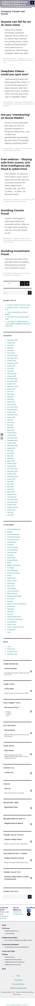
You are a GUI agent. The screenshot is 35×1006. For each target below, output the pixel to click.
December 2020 (12, 438)
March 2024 (11, 353)
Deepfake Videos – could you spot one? (14, 73)
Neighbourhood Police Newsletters (15, 962)
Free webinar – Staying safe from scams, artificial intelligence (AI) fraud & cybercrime (16, 164)
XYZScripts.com (25, 1004)
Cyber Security (18, 104)
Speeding (10, 611)
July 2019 (10, 481)
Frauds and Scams (23, 60)
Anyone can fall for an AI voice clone (16, 23)
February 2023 (12, 373)
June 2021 (10, 422)
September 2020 (12, 445)
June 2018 (10, 515)
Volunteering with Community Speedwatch (17, 947)
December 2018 (12, 499)
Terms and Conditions (18, 984)
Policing (5, 954)
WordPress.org (12, 654)
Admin (18, 975)
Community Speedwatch (10, 944)
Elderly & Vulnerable (19, 240)
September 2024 (12, 340)
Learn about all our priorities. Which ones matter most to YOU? (16, 671)
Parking (9, 601)
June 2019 (10, 484)
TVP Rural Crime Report (15, 619)
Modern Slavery (12, 593)
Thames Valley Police (14, 616)
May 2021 (10, 425)
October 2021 (11, 412)
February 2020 (12, 463)
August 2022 (11, 389)
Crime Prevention (13, 60)
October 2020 (11, 443)
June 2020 (10, 453)
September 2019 (12, 476)
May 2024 (10, 348)
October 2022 (11, 384)
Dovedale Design (21, 988)
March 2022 (11, 402)
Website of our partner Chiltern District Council (16, 860)
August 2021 (11, 417)
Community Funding (13, 537)
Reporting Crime (9, 957)
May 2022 (10, 396)
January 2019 (11, 497)
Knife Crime (11, 586)
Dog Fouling (11, 557)
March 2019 (11, 492)
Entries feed (11, 649)
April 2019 (10, 489)
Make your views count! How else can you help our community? (16, 733)
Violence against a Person (15, 627)
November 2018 (12, 502)
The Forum (6, 928)
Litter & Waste (11, 588)
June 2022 (10, 394)
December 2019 (12, 468)
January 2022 (11, 404)
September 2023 (12, 363)
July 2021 (10, 420)
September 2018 (12, 507)
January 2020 (11, 466)
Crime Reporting (8, 240)
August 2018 (11, 510)
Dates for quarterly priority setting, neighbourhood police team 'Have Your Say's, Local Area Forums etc (16, 754)
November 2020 (12, 440)
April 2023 (10, 371)
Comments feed (12, 651)
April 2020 (10, 458)
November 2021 (12, 409)
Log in (9, 646)
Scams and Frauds (8, 951)
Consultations (11, 542)
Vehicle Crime (11, 624)
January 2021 (11, 435)
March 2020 (11, 461)
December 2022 (12, 378)
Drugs (9, 562)
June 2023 (10, 368)
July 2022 (10, 391)
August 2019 (11, 479)
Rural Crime (11, 606)
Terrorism (10, 614)
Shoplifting (10, 609)
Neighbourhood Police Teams (13, 959)
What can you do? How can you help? (14, 791)
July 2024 (10, 345)
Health (9, 575)
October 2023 (11, 360)
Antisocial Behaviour (13, 529)
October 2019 (11, 474)
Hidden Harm (11, 578)
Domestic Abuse (12, 560)
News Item (6, 105)
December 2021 (12, 407)
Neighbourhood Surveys (12, 931)
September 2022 (12, 386)
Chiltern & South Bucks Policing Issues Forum (14, 3)
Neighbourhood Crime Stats (13, 964)
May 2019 (10, 486)
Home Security (12, 580)
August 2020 (11, 448)
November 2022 (12, 381)
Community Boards (13, 534)
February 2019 (12, 494)
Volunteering (11, 629)
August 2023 (11, 366)
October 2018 (11, 504)
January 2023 (11, 376)
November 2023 (12, 358)
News (4, 969)
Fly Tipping (10, 568)
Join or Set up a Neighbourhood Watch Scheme (18, 940)
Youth (9, 632)
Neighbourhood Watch (14, 596)
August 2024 (11, 342)
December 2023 (12, 355)
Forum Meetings (12, 570)
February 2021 (12, 432)
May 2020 (10, 456)
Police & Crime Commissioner (16, 604)
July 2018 (10, 512)
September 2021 (12, 414)
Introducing (10, 583)
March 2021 (11, 430)
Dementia (10, 555)
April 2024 (10, 350)
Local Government (13, 591)
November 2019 (12, 471)
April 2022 (10, 399)
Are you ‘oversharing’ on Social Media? (15, 116)
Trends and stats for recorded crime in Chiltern (16, 691)
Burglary (10, 532)
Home (4, 925)
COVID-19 (10, 544)
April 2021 (10, 427)
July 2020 (10, 450)
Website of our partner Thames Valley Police (15, 842)
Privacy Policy (18, 980)
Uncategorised (12, 622)
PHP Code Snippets (10, 1004)
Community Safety (27, 102)
